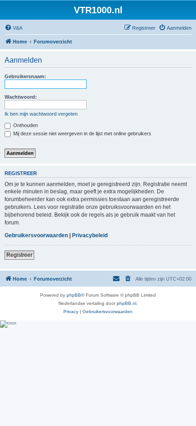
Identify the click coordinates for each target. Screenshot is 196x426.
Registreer (19, 255)
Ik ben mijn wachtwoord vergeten (41, 114)
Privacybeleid (90, 235)
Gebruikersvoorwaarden (36, 235)
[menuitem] (13, 27)
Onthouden (25, 125)
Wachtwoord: (21, 97)
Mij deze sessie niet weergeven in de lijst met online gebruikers (81, 133)
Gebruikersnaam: (25, 76)
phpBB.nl (126, 303)
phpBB (74, 295)
